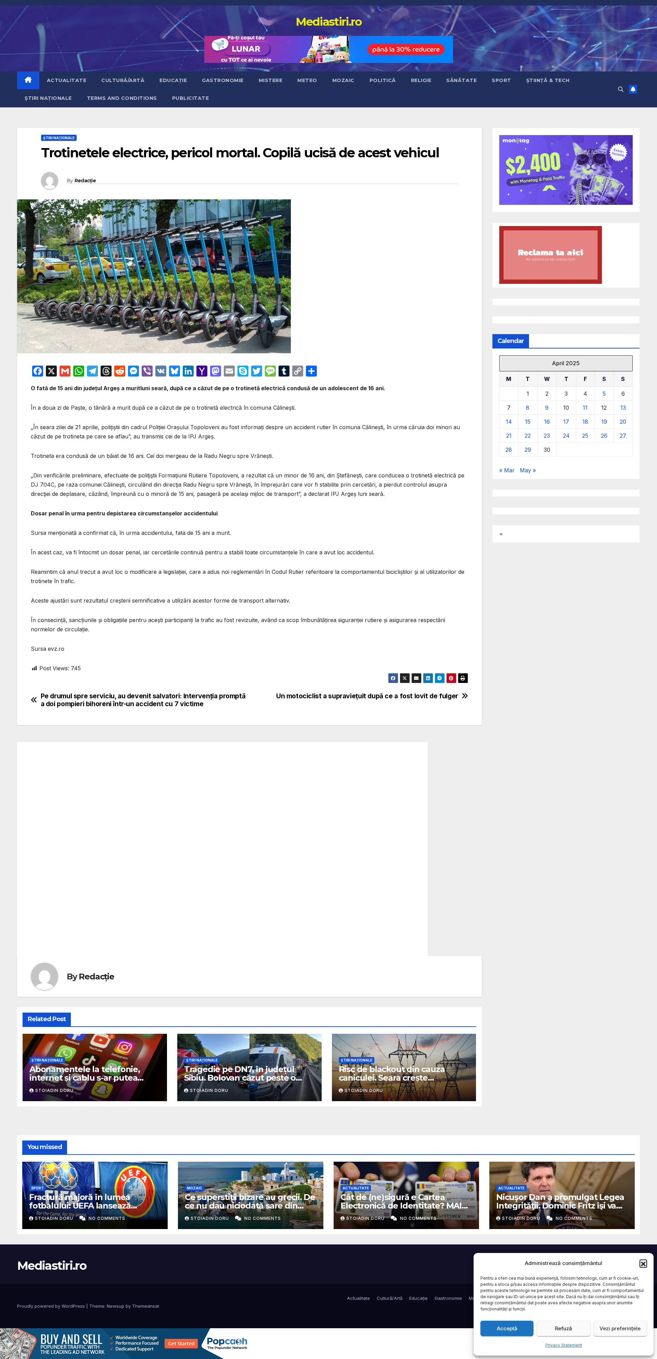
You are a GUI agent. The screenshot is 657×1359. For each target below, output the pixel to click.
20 (623, 421)
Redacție (85, 180)
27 (623, 435)
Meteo (307, 80)
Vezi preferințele (620, 1328)
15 (527, 421)
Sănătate (461, 80)
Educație (173, 80)
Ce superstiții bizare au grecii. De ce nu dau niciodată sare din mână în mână (250, 1205)
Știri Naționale (48, 98)
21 (509, 435)
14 (509, 421)
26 (604, 435)
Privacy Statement (563, 1345)
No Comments (107, 1218)
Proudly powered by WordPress (51, 1306)
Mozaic (343, 80)
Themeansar (145, 1306)
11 (585, 407)
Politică (383, 80)
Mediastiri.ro (329, 21)
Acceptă (507, 1328)
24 (566, 435)
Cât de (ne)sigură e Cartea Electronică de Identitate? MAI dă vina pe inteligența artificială (403, 1205)
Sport (501, 80)
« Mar (507, 470)
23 (547, 435)
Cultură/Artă (122, 80)
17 (566, 421)
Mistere (271, 80)
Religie (421, 80)
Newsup (115, 1306)
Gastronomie (223, 80)
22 (528, 435)
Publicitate (190, 98)
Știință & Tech (548, 80)
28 (508, 449)
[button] (643, 1263)
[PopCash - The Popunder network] (124, 1343)
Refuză (563, 1328)
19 (604, 421)
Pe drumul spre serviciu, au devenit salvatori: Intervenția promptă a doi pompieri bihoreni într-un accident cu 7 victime (143, 700)
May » (528, 470)
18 (585, 421)
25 (585, 435)
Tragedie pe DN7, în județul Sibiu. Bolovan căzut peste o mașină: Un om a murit (240, 1077)
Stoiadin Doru (54, 1090)
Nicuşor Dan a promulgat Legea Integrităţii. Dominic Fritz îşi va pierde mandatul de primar (560, 1205)
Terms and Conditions (122, 98)
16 (547, 421)
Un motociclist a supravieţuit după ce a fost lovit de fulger (367, 696)
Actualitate (67, 80)
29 (528, 449)
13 (623, 407)
